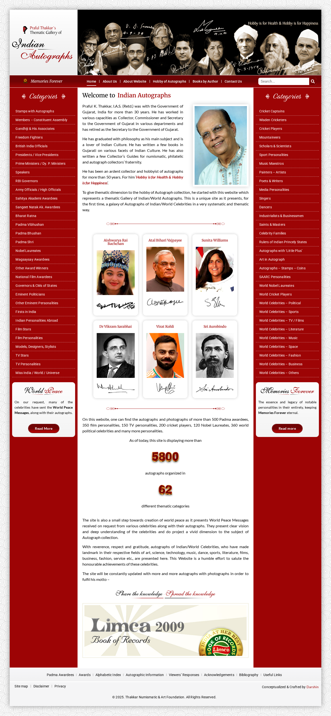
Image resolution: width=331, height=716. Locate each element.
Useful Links (272, 675)
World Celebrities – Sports (279, 312)
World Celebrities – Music (278, 338)
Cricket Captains (271, 111)
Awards (85, 675)
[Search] (312, 81)
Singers (265, 198)
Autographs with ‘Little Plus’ (280, 251)
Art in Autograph (272, 259)
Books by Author (205, 81)
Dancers (265, 207)
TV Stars (22, 355)
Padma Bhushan (28, 233)
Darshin (313, 687)
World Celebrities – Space (278, 347)
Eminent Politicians (30, 294)
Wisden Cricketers (273, 120)
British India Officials (31, 146)
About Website (134, 81)
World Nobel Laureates (276, 286)
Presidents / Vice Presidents (37, 155)
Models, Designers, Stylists (36, 347)
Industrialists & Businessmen (281, 216)
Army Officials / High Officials (38, 190)
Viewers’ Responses (184, 675)
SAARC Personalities (275, 277)
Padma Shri (24, 242)
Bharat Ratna (26, 216)
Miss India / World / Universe (37, 373)
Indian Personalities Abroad (37, 320)
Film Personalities (29, 338)
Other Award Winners (32, 268)
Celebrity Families (272, 233)
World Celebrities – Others (279, 373)
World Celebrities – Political (280, 303)
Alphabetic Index (108, 675)
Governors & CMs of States (36, 286)
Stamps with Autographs (35, 111)
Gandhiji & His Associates (35, 129)
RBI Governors (27, 181)
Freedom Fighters (29, 137)
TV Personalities (28, 364)
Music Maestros (271, 163)
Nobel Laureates (28, 251)
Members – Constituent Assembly (41, 120)
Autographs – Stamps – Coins (282, 268)
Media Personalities (274, 190)
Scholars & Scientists (275, 146)
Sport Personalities (273, 155)
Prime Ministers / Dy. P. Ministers (40, 163)
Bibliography (249, 675)
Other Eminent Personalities (37, 303)
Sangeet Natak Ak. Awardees (38, 207)
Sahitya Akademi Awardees (36, 198)
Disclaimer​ (41, 686)
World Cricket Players (275, 294)
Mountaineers (270, 137)
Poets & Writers (271, 181)
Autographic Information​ (145, 675)
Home (91, 81)
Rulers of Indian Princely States (283, 242)
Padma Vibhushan (30, 224)
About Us (110, 81)
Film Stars (23, 329)
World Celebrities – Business (280, 364)
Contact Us (233, 81)
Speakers (23, 172)
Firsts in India (26, 312)
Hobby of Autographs (169, 81)
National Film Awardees (34, 277)
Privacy (60, 686)
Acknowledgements (219, 675)
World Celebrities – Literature (281, 329)
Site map (21, 686)
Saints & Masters (272, 224)
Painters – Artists (272, 172)
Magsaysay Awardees (32, 259)
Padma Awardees (60, 675)
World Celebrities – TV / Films (281, 320)
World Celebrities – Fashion (280, 355)
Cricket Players (270, 129)
